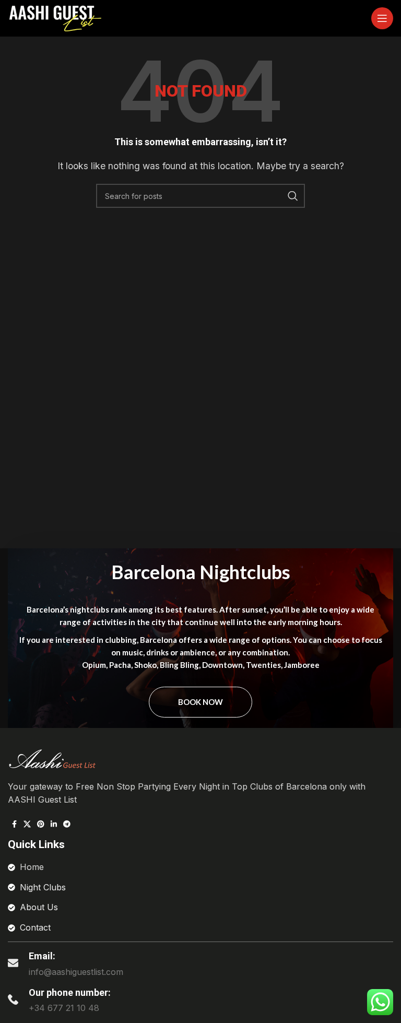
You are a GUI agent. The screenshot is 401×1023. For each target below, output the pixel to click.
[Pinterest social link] (41, 824)
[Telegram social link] (67, 824)
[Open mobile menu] (382, 18)
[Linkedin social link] (54, 824)
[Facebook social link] (14, 824)
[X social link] (27, 824)
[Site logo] (54, 17)
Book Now (200, 702)
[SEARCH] (293, 196)
